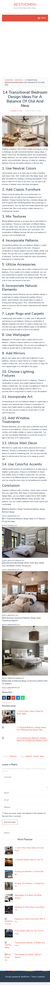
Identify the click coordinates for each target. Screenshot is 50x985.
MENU (43, 18)
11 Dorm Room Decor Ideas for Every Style (30, 712)
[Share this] (4, 698)
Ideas (42, 756)
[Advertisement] (25, 49)
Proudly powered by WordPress (17, 976)
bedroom (29, 756)
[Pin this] (13, 698)
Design (36, 756)
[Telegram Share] (18, 698)
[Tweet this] (9, 698)
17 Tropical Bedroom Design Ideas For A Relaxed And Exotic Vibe (31, 728)
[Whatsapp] (23, 698)
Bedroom (13, 756)
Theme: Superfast (38, 976)
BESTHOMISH (25, 4)
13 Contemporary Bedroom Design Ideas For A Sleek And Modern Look (32, 739)
